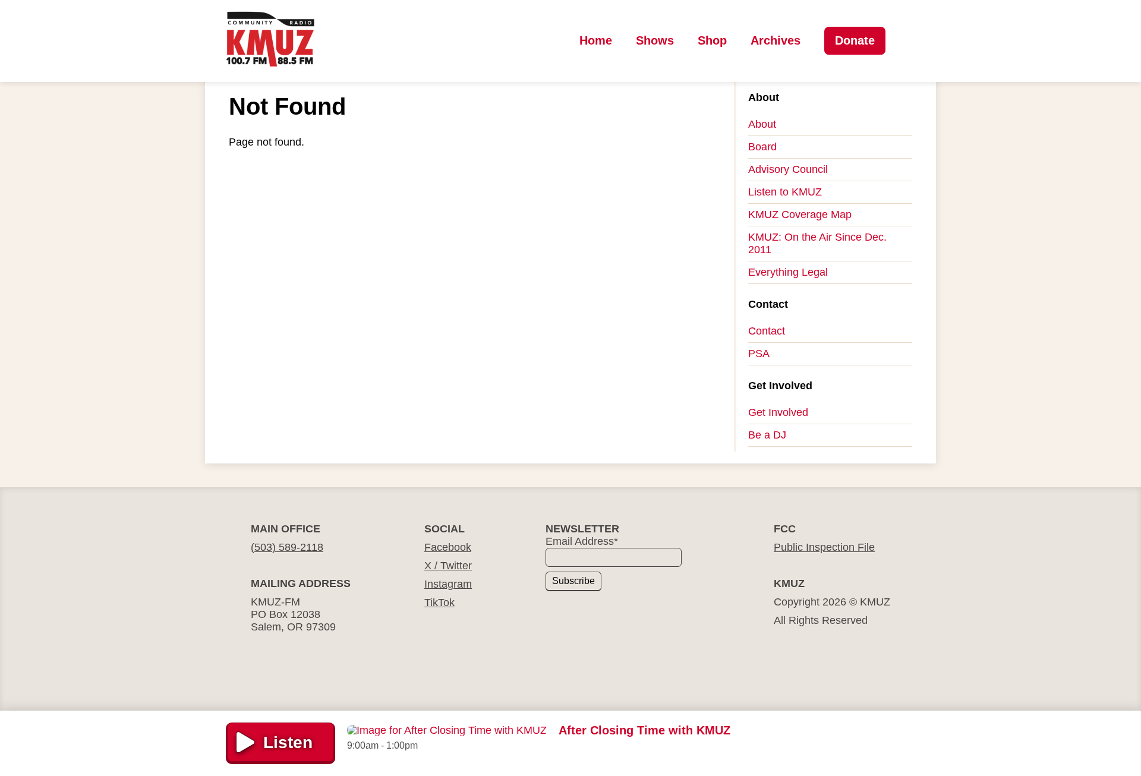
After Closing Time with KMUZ (644, 730)
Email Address (582, 541)
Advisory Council (788, 169)
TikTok (439, 602)
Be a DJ (767, 435)
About (762, 124)
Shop (712, 40)
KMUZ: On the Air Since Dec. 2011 (817, 243)
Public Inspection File (824, 547)
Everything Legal (788, 272)
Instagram (448, 584)
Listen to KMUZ (785, 192)
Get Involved (778, 412)
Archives (775, 40)
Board (762, 147)
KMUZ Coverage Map (800, 214)
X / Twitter (448, 566)
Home (595, 40)
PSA (759, 353)
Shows (655, 40)
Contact (766, 331)
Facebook (447, 547)
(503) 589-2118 (287, 547)
